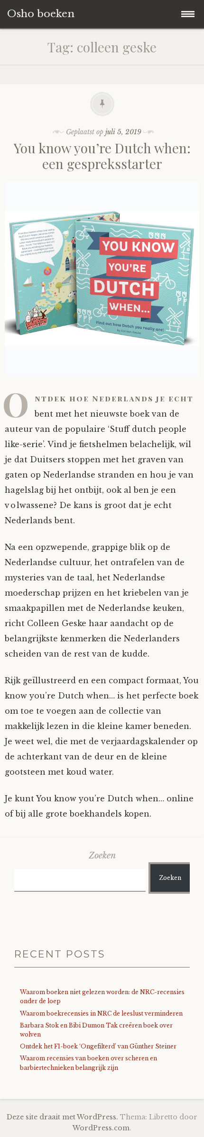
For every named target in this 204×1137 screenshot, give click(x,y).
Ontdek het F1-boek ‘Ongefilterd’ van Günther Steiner (98, 1046)
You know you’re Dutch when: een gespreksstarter (102, 156)
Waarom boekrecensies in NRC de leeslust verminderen (101, 1013)
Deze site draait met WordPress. (62, 1117)
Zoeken (102, 855)
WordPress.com (101, 1128)
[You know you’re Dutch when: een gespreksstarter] (102, 383)
